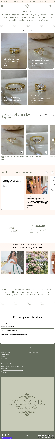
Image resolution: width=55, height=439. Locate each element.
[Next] (53, 139)
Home (2, 350)
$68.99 (2, 159)
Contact (3, 356)
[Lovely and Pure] (27, 6)
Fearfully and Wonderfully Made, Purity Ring (12, 157)
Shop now (47, 114)
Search (30, 350)
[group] (27, 142)
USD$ (27, 435)
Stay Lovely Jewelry (5, 354)
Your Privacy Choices (33, 352)
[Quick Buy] (22, 152)
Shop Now (6, 65)
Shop (2, 347)
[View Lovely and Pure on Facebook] (9, 435)
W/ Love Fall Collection (6, 358)
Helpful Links (32, 347)
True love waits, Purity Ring (33, 156)
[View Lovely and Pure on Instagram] (2, 435)
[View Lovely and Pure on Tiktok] (5, 435)
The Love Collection (5, 352)
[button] (50, 6)
